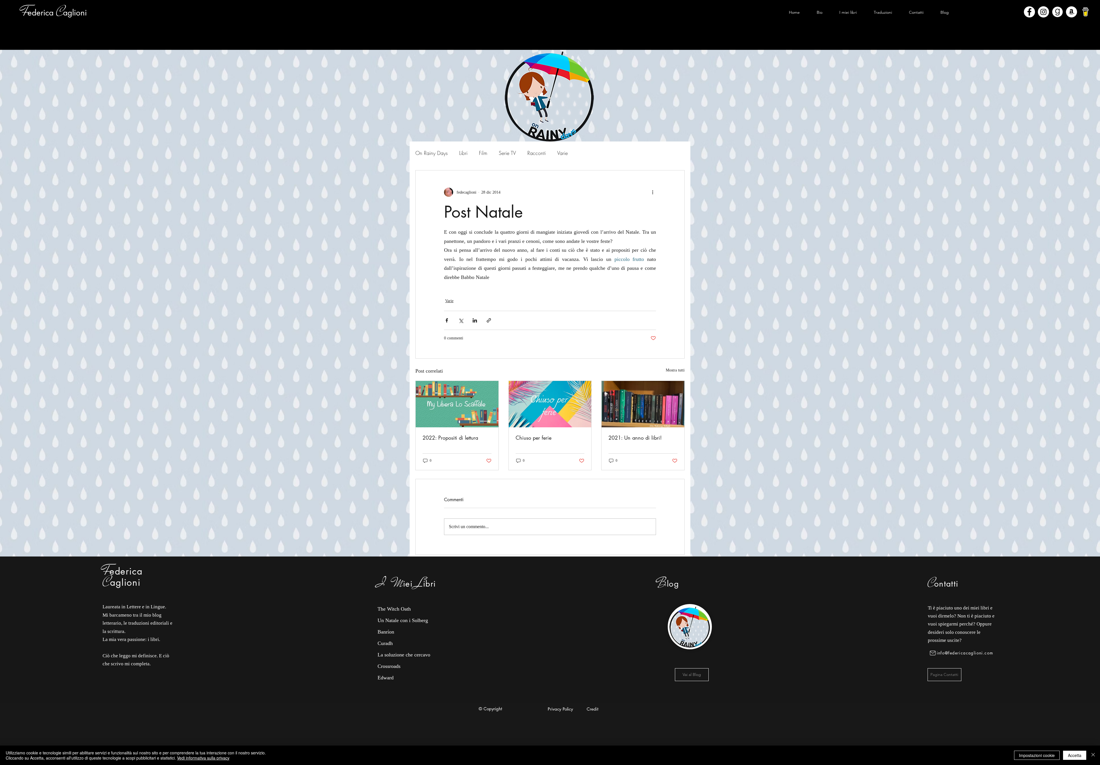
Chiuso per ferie (533, 437)
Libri (463, 153)
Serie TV (507, 153)
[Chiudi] (1093, 755)
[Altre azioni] (652, 192)
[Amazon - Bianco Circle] (1071, 11)
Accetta (1074, 755)
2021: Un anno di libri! (635, 437)
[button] (848, 12)
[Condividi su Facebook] (446, 320)
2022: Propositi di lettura (450, 437)
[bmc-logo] (1085, 11)
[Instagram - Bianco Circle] (1043, 11)
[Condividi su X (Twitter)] (460, 320)
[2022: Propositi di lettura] (457, 404)
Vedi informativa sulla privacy (203, 758)
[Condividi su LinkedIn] (475, 320)
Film (483, 153)
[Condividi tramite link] (489, 320)
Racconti (536, 153)
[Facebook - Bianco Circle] (1029, 11)
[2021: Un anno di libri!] (643, 404)
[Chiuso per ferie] (550, 404)
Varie (562, 153)
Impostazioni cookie (1037, 755)
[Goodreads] (1057, 11)
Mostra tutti (675, 370)
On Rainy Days (431, 153)
